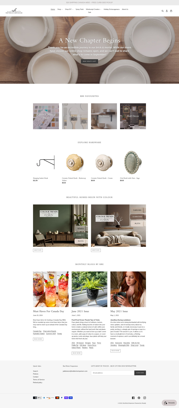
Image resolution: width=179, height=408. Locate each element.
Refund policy (37, 382)
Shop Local (134, 345)
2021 (73, 343)
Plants (91, 347)
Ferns (99, 343)
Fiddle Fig (75, 345)
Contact (35, 377)
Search (35, 371)
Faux (94, 343)
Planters (85, 347)
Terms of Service (39, 379)
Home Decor (92, 345)
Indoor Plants (76, 347)
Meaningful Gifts (123, 345)
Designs (88, 343)
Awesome (118, 343)
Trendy (59, 333)
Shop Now (38, 250)
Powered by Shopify (140, 403)
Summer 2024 (51, 333)
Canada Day (37, 331)
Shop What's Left (89, 61)
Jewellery (113, 345)
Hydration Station (39, 333)
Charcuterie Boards (49, 331)
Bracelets (126, 343)
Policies (35, 374)
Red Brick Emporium (128, 403)
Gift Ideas (83, 345)
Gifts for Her (135, 343)
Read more (38, 339)
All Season (80, 343)
